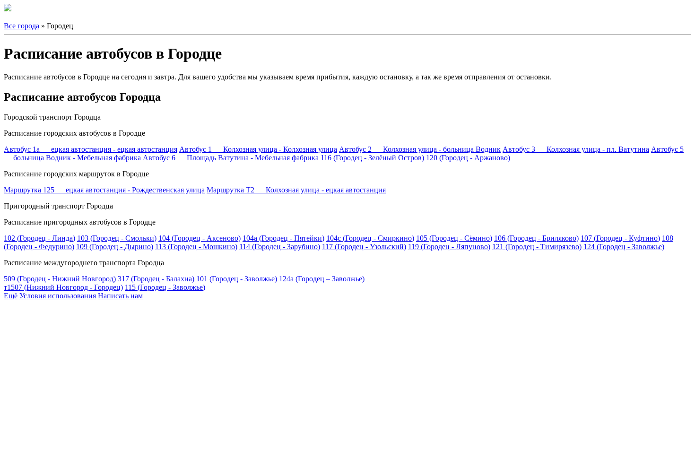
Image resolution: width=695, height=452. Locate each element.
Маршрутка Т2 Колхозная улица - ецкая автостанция (296, 190)
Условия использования (57, 296)
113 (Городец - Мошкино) (196, 247)
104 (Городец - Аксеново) (199, 238)
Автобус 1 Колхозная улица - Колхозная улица (258, 149)
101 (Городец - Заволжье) (236, 279)
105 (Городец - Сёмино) (454, 238)
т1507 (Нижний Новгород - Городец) (63, 287)
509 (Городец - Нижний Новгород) (60, 279)
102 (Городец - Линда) (39, 238)
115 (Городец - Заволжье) (165, 287)
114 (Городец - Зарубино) (279, 247)
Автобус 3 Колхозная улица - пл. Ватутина (576, 149)
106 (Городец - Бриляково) (536, 238)
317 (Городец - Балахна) (156, 279)
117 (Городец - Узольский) (364, 247)
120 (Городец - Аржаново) (468, 158)
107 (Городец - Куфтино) (620, 238)
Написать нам (120, 296)
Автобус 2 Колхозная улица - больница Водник (420, 149)
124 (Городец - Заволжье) (623, 247)
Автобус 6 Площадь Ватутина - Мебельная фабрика (231, 158)
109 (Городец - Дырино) (114, 247)
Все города (21, 26)
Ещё (10, 296)
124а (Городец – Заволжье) (322, 279)
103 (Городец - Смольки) (116, 238)
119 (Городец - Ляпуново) (449, 247)
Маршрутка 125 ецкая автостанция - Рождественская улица (104, 190)
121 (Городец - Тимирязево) (537, 247)
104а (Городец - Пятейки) (283, 238)
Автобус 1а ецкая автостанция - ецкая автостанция (90, 149)
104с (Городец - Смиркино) (370, 238)
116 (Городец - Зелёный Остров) (372, 158)
